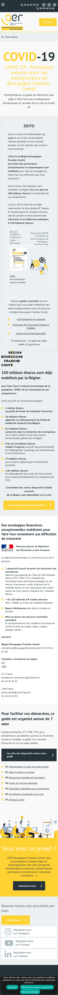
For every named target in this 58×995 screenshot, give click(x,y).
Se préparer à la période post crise (26, 794)
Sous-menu (11, 36)
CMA (3, 666)
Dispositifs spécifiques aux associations (29, 788)
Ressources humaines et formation (27, 777)
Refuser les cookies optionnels (37, 987)
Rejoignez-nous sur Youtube (24, 942)
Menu (49, 22)
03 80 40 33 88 (46, 8)
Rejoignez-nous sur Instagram (22, 931)
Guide (12, 276)
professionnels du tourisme (31, 319)
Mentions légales (30, 992)
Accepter (12, 987)
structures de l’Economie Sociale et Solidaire (31, 326)
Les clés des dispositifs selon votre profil (26, 755)
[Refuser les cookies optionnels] (55, 985)
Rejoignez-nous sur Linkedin (22, 954)
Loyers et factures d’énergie (23, 783)
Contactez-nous (27, 885)
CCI (3, 662)
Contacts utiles (16, 799)
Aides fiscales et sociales (21, 772)
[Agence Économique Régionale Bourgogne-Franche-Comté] (12, 22)
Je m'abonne (14, 920)
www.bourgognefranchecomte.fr (27, 505)
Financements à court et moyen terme (29, 766)
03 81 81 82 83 (31, 5)
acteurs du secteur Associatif (31, 333)
